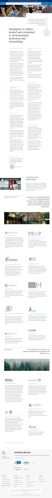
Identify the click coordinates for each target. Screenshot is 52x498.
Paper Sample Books (6, 483)
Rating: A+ (17, 464)
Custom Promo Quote (6, 481)
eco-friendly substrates (33, 97)
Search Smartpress (40, 3)
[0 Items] (47, 3)
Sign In (50, 3)
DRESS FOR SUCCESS (8, 336)
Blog (27, 487)
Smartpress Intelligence (31, 481)
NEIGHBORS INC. (8, 288)
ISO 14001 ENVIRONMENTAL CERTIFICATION (12, 416)
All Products (4, 477)
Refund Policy (18, 495)
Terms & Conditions (29, 495)
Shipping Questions (42, 481)
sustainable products (37, 96)
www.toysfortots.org (33, 333)
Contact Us (41, 477)
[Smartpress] (4, 3)
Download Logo (18, 166)
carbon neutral (20, 51)
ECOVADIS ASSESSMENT (32, 383)
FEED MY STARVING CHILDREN (33, 289)
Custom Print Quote (6, 479)
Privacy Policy (13, 495)
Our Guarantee (23, 495)
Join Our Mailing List (18, 457)
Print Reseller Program (18, 482)
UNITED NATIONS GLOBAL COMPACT (34, 408)
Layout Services (17, 480)
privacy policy (23, 491)
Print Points (29, 483)
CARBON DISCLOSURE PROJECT (34, 429)
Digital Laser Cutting (18, 484)
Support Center (42, 479)
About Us (28, 477)
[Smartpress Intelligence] (43, 3)
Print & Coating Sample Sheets (6, 486)
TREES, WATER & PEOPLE (9, 235)
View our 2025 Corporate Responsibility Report (14, 442)
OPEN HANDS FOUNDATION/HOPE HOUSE (12, 264)
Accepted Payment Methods (37, 495)
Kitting (15, 486)
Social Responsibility (31, 485)
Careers (28, 479)
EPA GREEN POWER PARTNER (10, 383)
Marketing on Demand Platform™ (18, 478)
